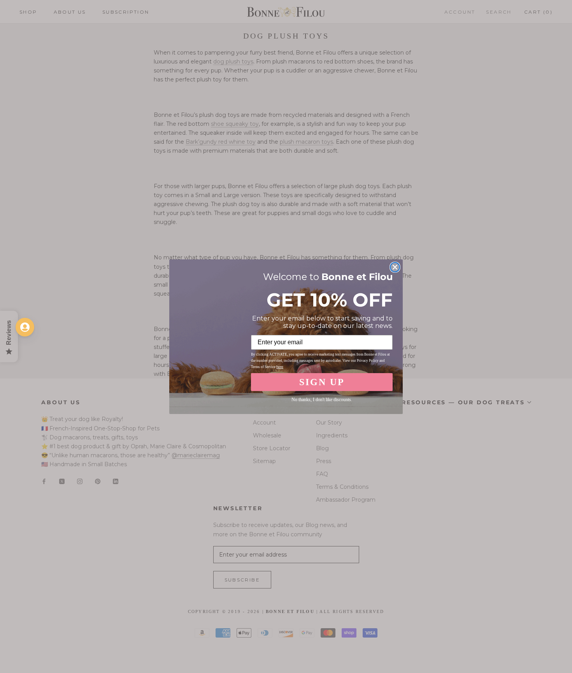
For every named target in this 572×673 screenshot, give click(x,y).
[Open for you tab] (25, 327)
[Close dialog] (395, 267)
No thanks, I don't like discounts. (321, 399)
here (279, 367)
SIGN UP (322, 382)
